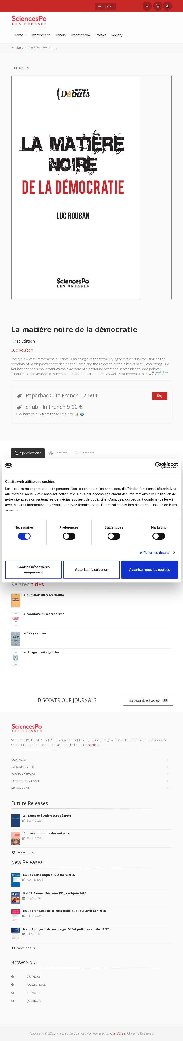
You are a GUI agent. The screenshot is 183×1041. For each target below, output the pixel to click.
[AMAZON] (77, 414)
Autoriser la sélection (91, 569)
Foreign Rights (22, 767)
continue (94, 745)
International (81, 35)
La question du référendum (43, 595)
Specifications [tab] (30, 453)
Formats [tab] (60, 453)
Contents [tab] (86, 453)
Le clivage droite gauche (40, 652)
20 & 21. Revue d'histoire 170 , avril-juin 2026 (54, 893)
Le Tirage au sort (35, 633)
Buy (159, 395)
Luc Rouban (22, 350)
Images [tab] (23, 68)
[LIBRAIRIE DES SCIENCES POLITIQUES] (82, 414)
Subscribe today (144, 700)
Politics (101, 35)
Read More (161, 372)
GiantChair (117, 1033)
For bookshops (23, 773)
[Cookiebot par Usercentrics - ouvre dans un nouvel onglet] (158, 465)
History (60, 35)
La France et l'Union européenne (46, 815)
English (107, 6)
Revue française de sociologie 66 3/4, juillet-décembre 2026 (65, 929)
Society (117, 35)
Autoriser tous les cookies (149, 569)
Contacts (18, 759)
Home (18, 35)
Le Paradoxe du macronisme (43, 614)
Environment (40, 35)
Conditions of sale (25, 781)
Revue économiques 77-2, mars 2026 (48, 875)
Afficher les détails (154, 552)
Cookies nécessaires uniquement (33, 569)
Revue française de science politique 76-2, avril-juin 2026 (64, 911)
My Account (20, 788)
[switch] (69, 536)
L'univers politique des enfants (45, 833)
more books (25, 852)
